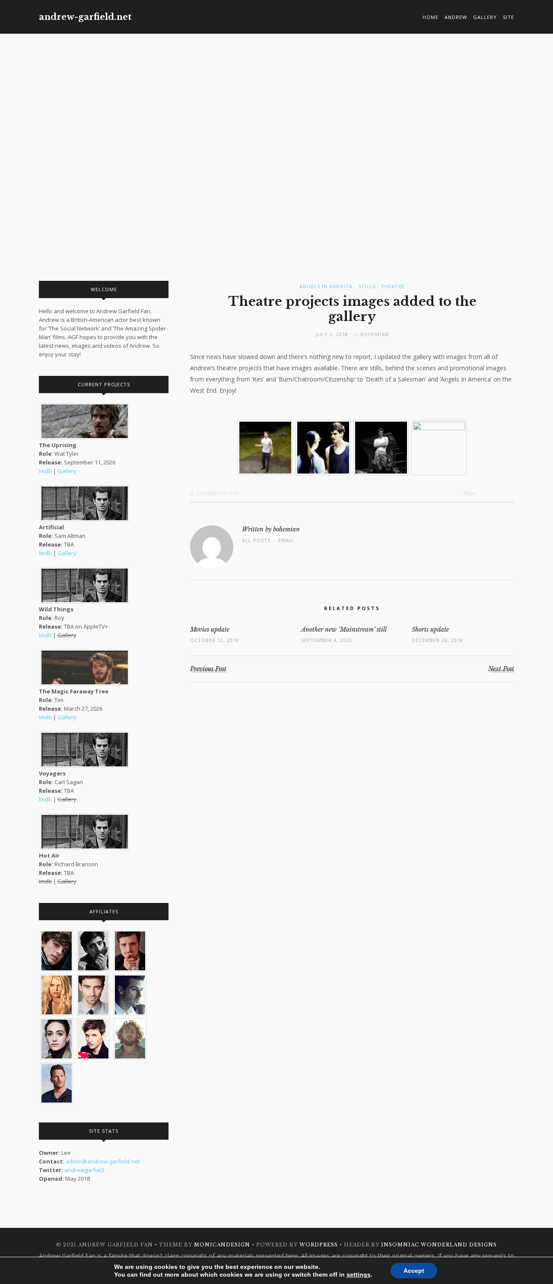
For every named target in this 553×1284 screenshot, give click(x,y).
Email (286, 540)
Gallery (485, 17)
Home (431, 17)
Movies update (209, 629)
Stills (366, 286)
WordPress (318, 1245)
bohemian (374, 334)
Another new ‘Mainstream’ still (344, 629)
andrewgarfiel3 (84, 1170)
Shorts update (430, 629)
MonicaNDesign (222, 1245)
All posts (256, 540)
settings (358, 1274)
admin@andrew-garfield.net (103, 1161)
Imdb (45, 471)
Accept (414, 1270)
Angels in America (326, 286)
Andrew (456, 17)
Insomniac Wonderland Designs (439, 1245)
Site (508, 17)
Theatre (393, 286)
